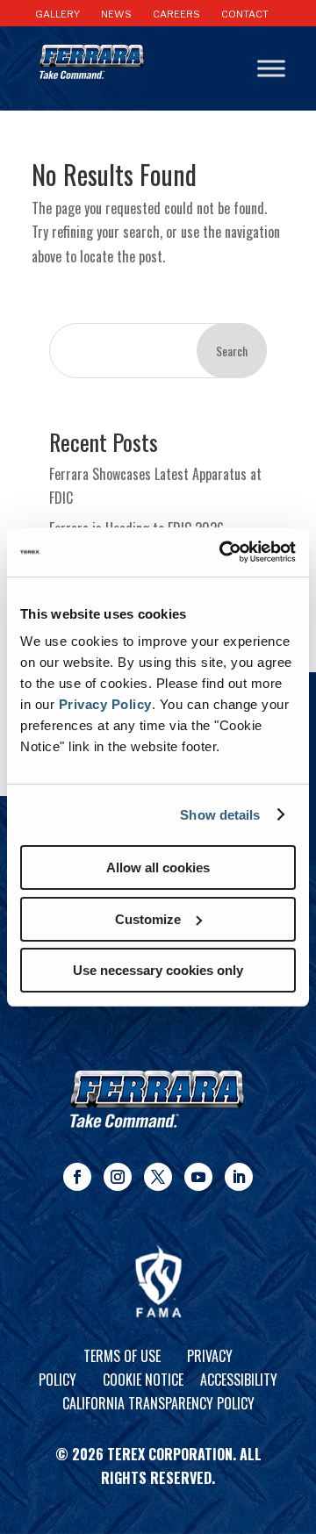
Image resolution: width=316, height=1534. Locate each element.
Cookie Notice (143, 1379)
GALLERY (57, 14)
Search (232, 350)
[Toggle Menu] (271, 69)
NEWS (116, 14)
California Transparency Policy (158, 1403)
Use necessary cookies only (158, 970)
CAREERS (176, 14)
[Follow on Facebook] (77, 1177)
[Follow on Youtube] (198, 1177)
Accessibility (238, 1379)
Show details (220, 814)
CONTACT (245, 14)
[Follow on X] (158, 1177)
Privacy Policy (105, 704)
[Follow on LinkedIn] (239, 1177)
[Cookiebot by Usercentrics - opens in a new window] (223, 552)
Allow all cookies (158, 867)
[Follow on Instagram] (118, 1177)
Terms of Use (122, 1355)
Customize (148, 919)
